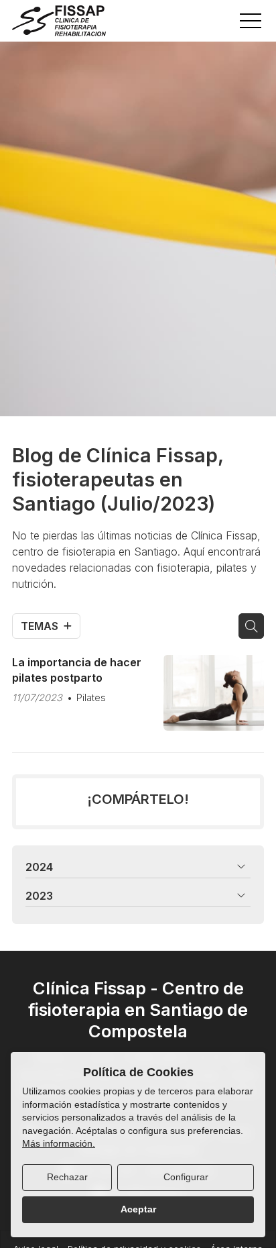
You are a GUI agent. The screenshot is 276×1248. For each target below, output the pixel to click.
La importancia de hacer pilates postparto (76, 670)
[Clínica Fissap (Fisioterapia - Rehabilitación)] (59, 20)
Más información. (58, 1143)
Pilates (91, 697)
